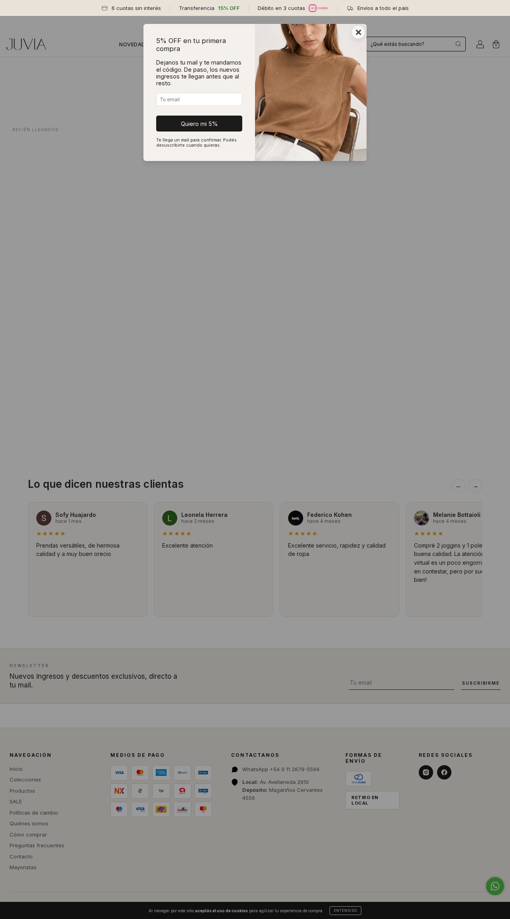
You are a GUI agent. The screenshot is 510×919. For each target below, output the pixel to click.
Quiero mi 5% (199, 123)
